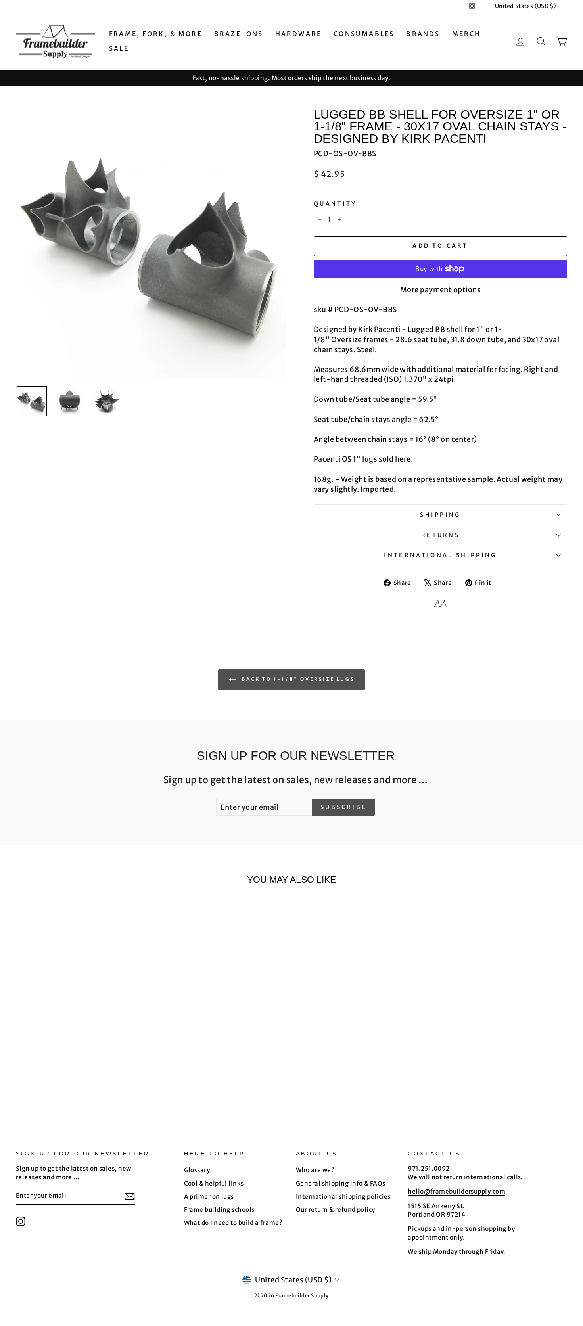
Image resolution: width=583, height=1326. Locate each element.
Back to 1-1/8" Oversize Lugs (297, 679)
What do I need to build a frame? (233, 1222)
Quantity (335, 203)
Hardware (298, 34)
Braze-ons (238, 34)
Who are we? (315, 1170)
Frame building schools (219, 1209)
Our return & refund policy (335, 1209)
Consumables (364, 34)
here (403, 459)
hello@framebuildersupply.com (456, 1191)
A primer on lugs (209, 1196)
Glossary (197, 1170)
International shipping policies (343, 1196)
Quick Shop (82, 1026)
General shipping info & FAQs (340, 1183)
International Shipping (440, 555)
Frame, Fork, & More (155, 34)
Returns (440, 534)
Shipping (440, 514)
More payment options (440, 289)
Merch (466, 34)
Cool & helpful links (214, 1183)
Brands (423, 34)
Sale (119, 48)
